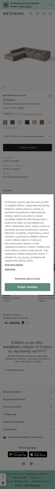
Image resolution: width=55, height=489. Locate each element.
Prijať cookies (27, 287)
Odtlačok (10, 269)
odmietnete (23, 257)
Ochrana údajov (14, 264)
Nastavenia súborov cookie (27, 278)
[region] (27, 244)
